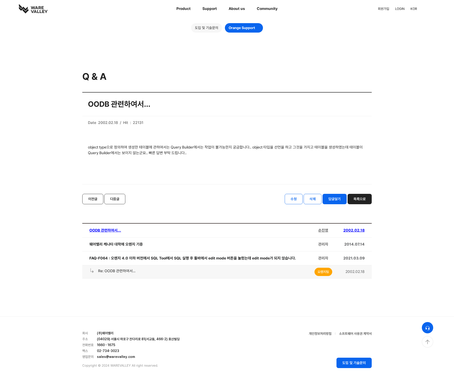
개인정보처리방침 (320, 333)
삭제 (313, 199)
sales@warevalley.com (116, 357)
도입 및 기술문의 (206, 28)
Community (267, 8)
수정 (294, 199)
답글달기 (334, 199)
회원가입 (383, 9)
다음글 (114, 199)
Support (209, 8)
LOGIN (400, 9)
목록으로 (360, 199)
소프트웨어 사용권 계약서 (355, 333)
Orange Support (242, 28)
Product (183, 8)
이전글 (92, 199)
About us (237, 8)
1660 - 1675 (106, 345)
